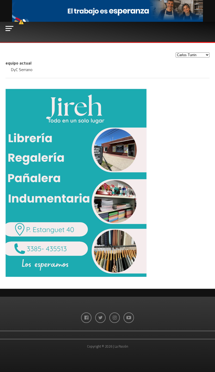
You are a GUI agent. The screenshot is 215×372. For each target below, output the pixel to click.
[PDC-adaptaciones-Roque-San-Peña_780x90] (107, 20)
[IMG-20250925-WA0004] (76, 275)
